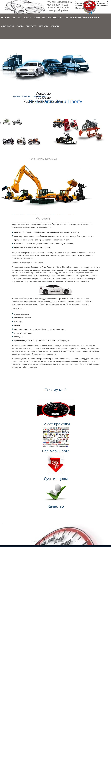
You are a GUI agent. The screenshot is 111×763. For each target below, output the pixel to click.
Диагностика (7, 26)
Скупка (20, 26)
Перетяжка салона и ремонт (84, 18)
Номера (27, 18)
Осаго (37, 18)
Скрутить (16, 18)
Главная (5, 18)
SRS (44, 18)
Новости (55, 26)
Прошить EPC (54, 18)
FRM (66, 18)
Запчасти (43, 26)
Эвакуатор (31, 26)
